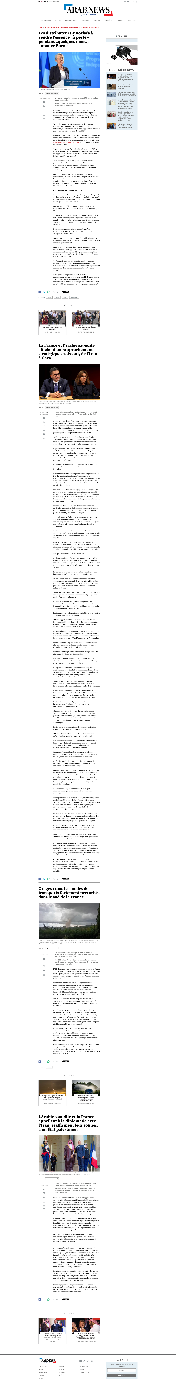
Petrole (65, 297)
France (58, 20)
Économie (85, 20)
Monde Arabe (46, 20)
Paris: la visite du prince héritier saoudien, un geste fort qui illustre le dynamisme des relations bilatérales (86, 1336)
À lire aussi (69, 305)
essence (57, 297)
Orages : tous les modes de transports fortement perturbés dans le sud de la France (69, 893)
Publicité (81, 1369)
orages (49, 1067)
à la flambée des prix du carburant (66, 142)
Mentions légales (84, 1372)
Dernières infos (61, 1319)
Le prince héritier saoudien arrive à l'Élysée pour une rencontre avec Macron (52, 1335)
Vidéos (61, 1375)
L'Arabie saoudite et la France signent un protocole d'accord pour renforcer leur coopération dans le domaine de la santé (126, 116)
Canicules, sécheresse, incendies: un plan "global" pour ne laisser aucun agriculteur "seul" (86, 1098)
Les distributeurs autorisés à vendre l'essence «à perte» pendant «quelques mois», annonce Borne (72, 27)
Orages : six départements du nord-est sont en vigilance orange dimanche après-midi (52, 1097)
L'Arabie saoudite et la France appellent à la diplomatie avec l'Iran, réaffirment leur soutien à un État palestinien (68, 1123)
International (71, 20)
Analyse (96, 1319)
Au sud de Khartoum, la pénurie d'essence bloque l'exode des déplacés (52, 327)
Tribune (120, 20)
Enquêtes (108, 20)
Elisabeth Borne (74, 297)
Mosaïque (131, 20)
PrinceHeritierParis (52, 1305)
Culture (97, 20)
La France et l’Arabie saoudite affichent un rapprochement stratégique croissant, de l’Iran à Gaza (67, 352)
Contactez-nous (83, 1367)
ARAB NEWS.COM (45, 1)
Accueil (40, 27)
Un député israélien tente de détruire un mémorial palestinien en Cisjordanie (127, 94)
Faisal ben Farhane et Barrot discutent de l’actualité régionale (125, 125)
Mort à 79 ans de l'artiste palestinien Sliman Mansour (126, 86)
